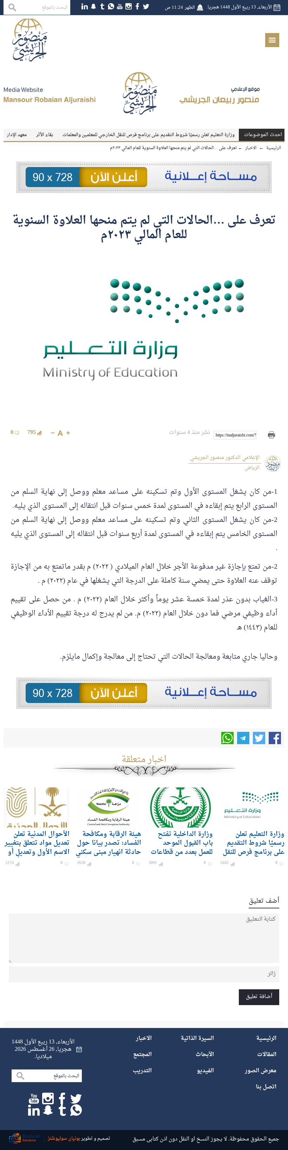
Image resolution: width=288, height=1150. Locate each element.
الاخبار (144, 1038)
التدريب (142, 1071)
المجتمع (142, 1054)
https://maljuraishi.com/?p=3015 (236, 435)
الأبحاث (205, 1054)
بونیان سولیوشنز (64, 1138)
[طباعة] (271, 435)
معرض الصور (260, 1071)
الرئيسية (266, 1038)
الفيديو (205, 1071)
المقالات (266, 1054)
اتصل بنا (266, 1087)
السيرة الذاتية (197, 1038)
